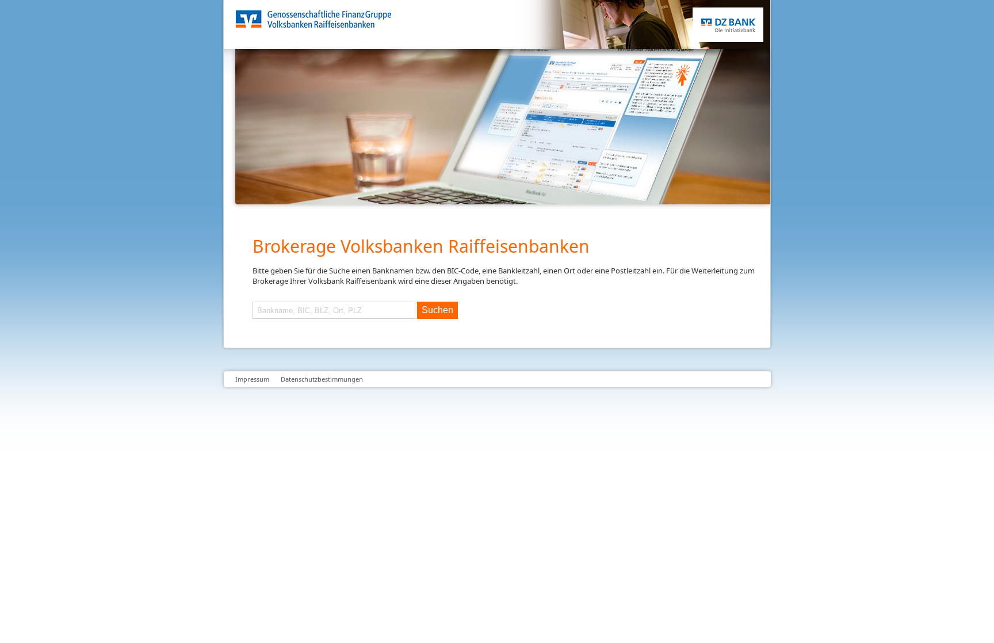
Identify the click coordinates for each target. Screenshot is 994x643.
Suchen (437, 310)
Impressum (252, 379)
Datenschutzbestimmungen (322, 379)
